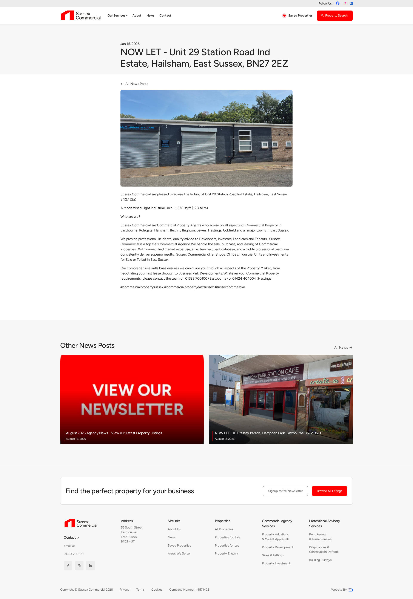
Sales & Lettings (273, 555)
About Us (174, 529)
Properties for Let (227, 545)
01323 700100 (73, 554)
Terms (140, 589)
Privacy (124, 589)
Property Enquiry (226, 553)
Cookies (156, 589)
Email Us (69, 546)
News (150, 15)
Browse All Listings (329, 491)
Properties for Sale (227, 537)
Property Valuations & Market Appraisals (275, 536)
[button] (117, 15)
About (137, 15)
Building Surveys (320, 560)
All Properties (224, 529)
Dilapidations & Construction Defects (323, 549)
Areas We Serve (179, 553)
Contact (165, 15)
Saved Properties (179, 545)
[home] (81, 15)
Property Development (277, 547)
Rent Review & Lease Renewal (320, 536)
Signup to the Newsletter (285, 491)
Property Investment (276, 563)
